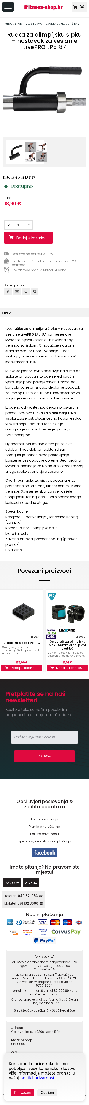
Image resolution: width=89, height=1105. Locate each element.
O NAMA (31, 883)
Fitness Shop (13, 24)
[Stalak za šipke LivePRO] (22, 612)
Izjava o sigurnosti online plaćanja (44, 841)
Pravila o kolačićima (44, 826)
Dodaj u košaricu (32, 238)
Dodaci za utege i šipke (62, 24)
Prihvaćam (22, 1092)
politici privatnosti (38, 1078)
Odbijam (47, 1092)
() (81, 7)
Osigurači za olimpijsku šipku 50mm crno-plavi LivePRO (67, 645)
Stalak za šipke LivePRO (21, 643)
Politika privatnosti (44, 833)
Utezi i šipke (34, 24)
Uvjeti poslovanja (44, 819)
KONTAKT (12, 883)
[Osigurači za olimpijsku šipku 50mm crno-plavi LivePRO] (67, 612)
